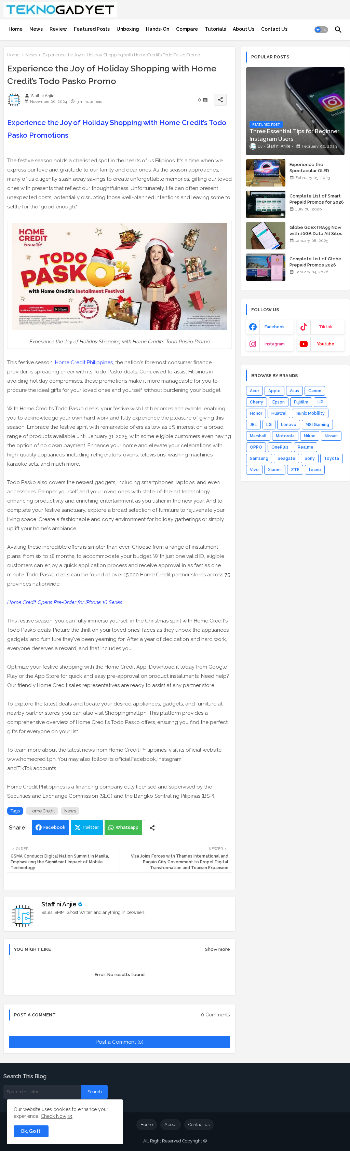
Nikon (309, 436)
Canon (314, 390)
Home (16, 29)
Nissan (331, 436)
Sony (310, 458)
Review (58, 29)
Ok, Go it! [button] (31, 1131)
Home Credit (42, 810)
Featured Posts (92, 29)
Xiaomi (275, 469)
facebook (275, 327)
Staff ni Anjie (59, 904)
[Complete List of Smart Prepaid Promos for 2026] (265, 204)
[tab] (15, 29)
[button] (321, 29)
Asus (294, 390)
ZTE (295, 469)
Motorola (285, 436)
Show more (217, 949)
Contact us (199, 1124)
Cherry (256, 402)
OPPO (256, 447)
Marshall (258, 436)
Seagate (286, 458)
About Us (243, 29)
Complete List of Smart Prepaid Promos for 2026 (317, 199)
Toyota (331, 458)
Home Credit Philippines (84, 362)
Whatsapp (127, 827)
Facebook (54, 827)
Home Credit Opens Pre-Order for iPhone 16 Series (64, 602)
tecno (315, 469)
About (170, 1124)
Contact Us (274, 29)
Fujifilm (301, 402)
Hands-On (157, 29)
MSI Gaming (317, 424)
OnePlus (279, 447)
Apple (274, 390)
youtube (325, 344)
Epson (278, 402)
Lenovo (288, 424)
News (36, 29)
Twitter (90, 827)
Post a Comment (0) (120, 1042)
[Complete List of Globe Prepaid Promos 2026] (265, 267)
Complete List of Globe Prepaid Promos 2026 (315, 262)
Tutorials (215, 29)
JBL (253, 424)
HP (320, 402)
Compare (187, 29)
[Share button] (152, 827)
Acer (254, 390)
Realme (305, 447)
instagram (275, 344)
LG (269, 424)
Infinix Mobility (310, 413)
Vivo (254, 469)
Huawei (278, 413)
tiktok (326, 327)
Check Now (53, 1116)
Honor (256, 413)
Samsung (259, 458)
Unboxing (128, 29)
